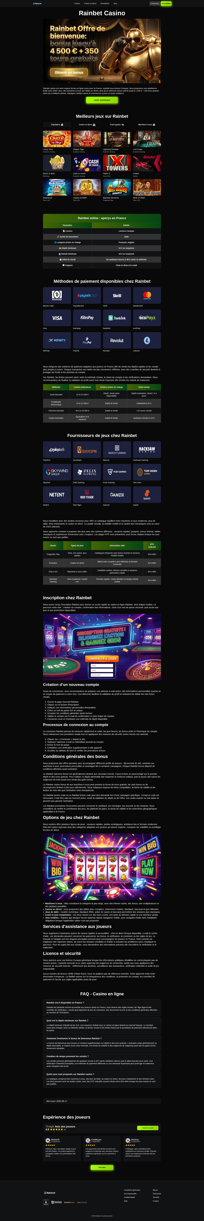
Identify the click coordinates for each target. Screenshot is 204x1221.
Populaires (55, 125)
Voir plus (102, 1167)
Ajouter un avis (147, 1128)
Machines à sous (145, 125)
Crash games (115, 125)
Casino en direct (85, 125)
